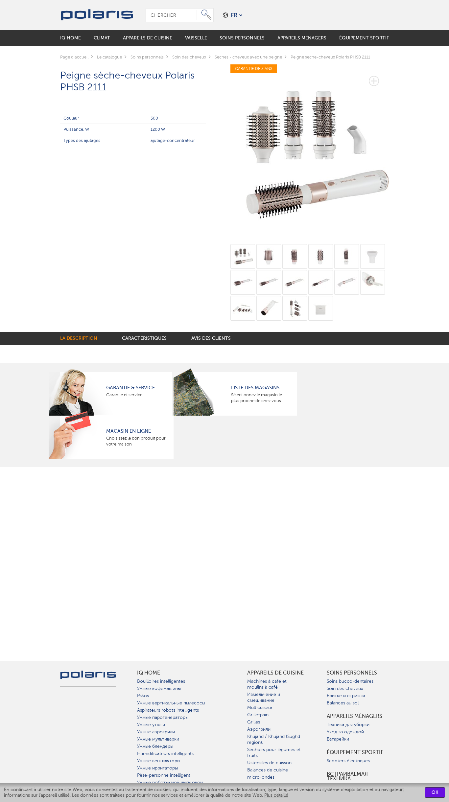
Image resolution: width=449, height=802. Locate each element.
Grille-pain (258, 715)
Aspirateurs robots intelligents (168, 710)
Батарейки (338, 739)
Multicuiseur (259, 707)
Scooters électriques (348, 761)
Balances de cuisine (267, 770)
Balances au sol (343, 703)
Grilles (253, 722)
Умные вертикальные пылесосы (171, 703)
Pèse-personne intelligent (163, 775)
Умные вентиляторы (158, 761)
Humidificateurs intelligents (165, 753)
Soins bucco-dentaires (350, 681)
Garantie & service (130, 388)
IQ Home (148, 673)
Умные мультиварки (158, 739)
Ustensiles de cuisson (269, 763)
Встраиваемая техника (347, 776)
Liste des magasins (255, 388)
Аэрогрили (259, 729)
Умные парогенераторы (162, 717)
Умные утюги (151, 724)
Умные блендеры (155, 746)
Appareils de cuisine (275, 673)
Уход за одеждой (345, 732)
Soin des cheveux (345, 688)
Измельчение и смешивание (263, 697)
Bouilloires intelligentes (161, 681)
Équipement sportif (355, 752)
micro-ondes (260, 777)
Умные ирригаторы (157, 768)
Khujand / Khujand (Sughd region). (273, 739)
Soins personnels (352, 673)
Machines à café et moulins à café (267, 684)
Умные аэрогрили (156, 732)
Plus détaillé (276, 795)
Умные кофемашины (159, 688)
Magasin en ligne (128, 431)
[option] (309, 150)
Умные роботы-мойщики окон (170, 782)
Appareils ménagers (354, 716)
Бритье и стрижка (346, 696)
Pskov (143, 696)
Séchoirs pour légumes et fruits (274, 752)
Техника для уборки (348, 724)
